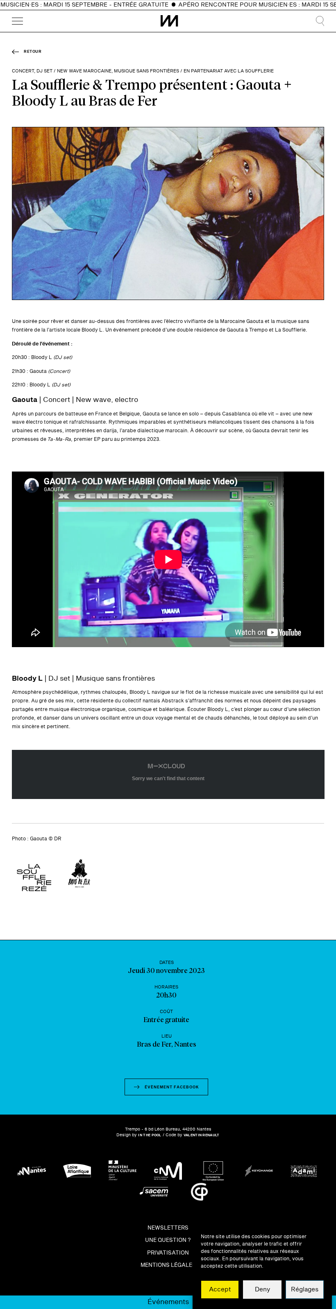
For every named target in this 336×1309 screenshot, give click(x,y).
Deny (262, 1289)
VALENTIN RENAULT (202, 1135)
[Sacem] (154, 1191)
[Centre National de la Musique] (168, 1170)
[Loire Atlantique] (77, 1170)
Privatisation (168, 1253)
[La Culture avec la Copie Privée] (199, 1191)
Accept (220, 1289)
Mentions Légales (168, 1265)
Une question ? (168, 1240)
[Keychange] (259, 1170)
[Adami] (304, 1170)
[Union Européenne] (214, 1170)
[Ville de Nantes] (32, 1170)
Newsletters (168, 1228)
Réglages (304, 1289)
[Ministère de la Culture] (123, 1170)
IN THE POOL (149, 1135)
